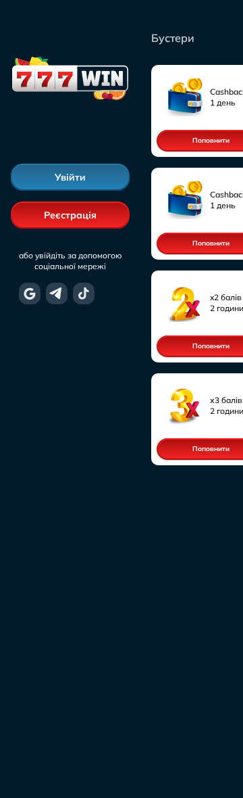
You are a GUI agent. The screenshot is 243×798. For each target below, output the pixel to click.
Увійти (70, 177)
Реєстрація (70, 215)
